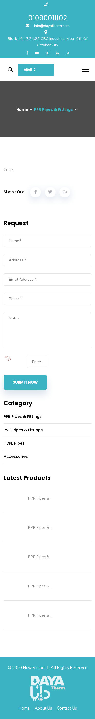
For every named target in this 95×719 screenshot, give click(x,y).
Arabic (30, 70)
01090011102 (47, 18)
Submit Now (25, 382)
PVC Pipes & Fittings (23, 430)
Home (22, 109)
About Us (43, 708)
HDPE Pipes (14, 443)
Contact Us (67, 708)
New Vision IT (36, 668)
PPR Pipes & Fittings (23, 416)
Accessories (16, 456)
